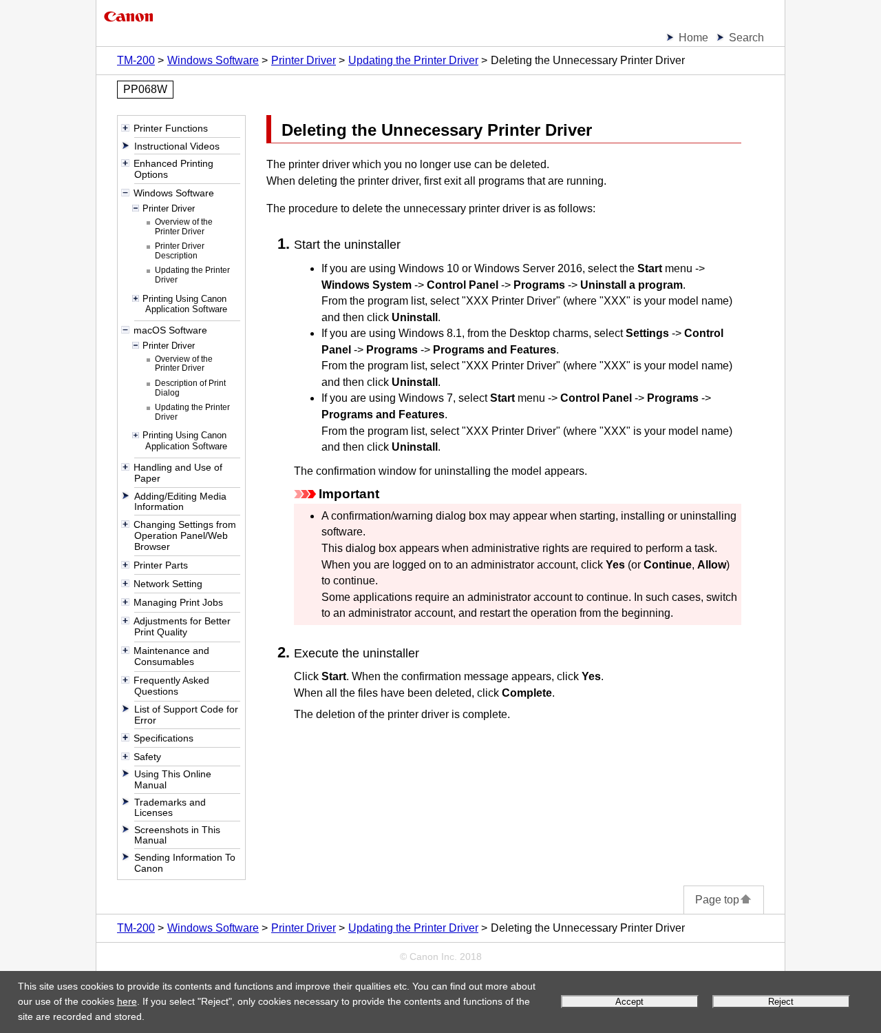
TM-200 (136, 60)
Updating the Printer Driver (413, 60)
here (127, 1001)
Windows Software (213, 60)
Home (693, 37)
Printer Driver (303, 60)
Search (746, 37)
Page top (717, 900)
